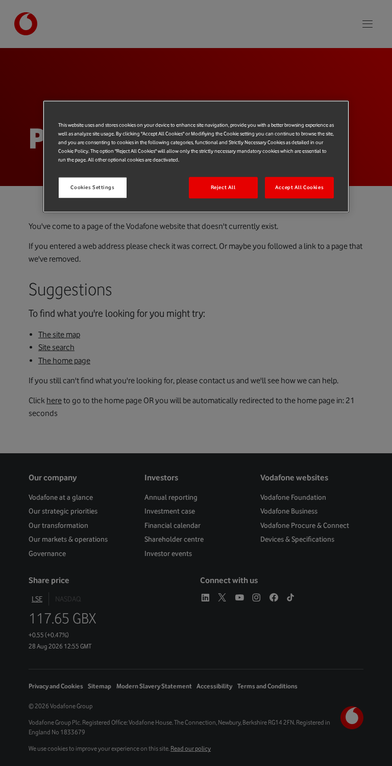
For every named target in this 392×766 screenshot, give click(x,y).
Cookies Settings (92, 187)
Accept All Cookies (299, 187)
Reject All (223, 187)
